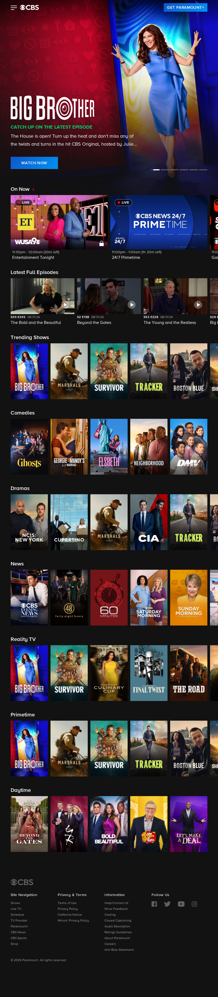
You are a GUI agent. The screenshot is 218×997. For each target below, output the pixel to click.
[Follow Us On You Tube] (181, 904)
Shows (15, 903)
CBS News (18, 932)
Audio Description (117, 926)
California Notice (70, 914)
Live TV (16, 909)
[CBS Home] (22, 882)
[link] (185, 7)
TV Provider (19, 920)
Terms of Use (67, 903)
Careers (110, 944)
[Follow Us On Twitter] (167, 904)
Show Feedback (116, 909)
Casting (110, 914)
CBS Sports (19, 938)
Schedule (17, 914)
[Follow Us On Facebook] (154, 904)
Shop (14, 944)
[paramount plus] (29, 7)
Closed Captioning (117, 920)
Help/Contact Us (116, 903)
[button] (14, 8)
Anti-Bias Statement (119, 950)
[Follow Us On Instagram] (194, 904)
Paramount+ (19, 926)
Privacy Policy (68, 909)
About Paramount (117, 938)
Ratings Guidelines (118, 932)
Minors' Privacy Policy (73, 920)
